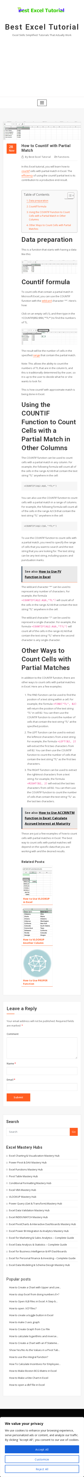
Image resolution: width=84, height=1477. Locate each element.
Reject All (42, 1469)
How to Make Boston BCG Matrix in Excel (33, 1371)
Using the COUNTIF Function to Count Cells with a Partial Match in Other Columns (49, 215)
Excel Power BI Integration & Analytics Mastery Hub (39, 1231)
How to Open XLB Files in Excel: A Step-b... (33, 1301)
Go (74, 1131)
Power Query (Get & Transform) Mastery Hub (35, 1203)
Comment (13, 1034)
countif (25, 171)
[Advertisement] (42, 66)
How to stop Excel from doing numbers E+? (34, 1294)
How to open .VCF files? (23, 1308)
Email (11, 1079)
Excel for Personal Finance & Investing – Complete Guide (42, 1258)
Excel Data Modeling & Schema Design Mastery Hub (39, 1265)
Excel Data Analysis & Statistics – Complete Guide (38, 1244)
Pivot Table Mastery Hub (23, 1176)
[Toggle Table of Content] (68, 195)
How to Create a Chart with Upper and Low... (35, 1287)
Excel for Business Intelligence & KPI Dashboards (38, 1251)
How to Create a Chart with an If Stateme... (34, 1343)
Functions (63, 157)
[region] (42, 1447)
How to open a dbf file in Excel (27, 1385)
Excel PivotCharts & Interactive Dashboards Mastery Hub (42, 1224)
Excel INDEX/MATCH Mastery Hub (28, 1217)
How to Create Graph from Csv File (29, 1329)
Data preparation (38, 200)
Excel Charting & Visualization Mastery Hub (34, 1155)
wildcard (47, 300)
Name (11, 1063)
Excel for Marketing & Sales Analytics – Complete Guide (41, 1237)
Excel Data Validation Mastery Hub (29, 1210)
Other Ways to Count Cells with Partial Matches (50, 227)
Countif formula (37, 206)
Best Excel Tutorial (42, 27)
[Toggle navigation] (42, 103)
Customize (42, 1459)
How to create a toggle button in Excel (31, 1315)
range (36, 355)
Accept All (42, 1449)
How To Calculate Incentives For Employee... (35, 1364)
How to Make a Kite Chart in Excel (28, 1378)
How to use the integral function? (28, 1357)
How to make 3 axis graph (24, 1322)
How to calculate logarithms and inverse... (33, 1336)
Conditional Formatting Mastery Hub (30, 1183)
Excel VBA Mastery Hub (22, 1190)
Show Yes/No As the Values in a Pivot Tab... (34, 1350)
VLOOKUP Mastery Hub (22, 1196)
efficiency (27, 175)
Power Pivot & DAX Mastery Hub (28, 1162)
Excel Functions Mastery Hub (26, 1169)
